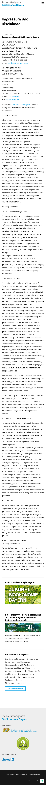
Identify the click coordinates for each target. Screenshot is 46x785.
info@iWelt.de (14, 97)
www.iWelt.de (12, 100)
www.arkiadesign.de (21, 104)
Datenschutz (32, 781)
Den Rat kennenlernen (15, 688)
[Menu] (43, 3)
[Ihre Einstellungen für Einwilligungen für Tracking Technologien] (42, 781)
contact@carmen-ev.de (18, 63)
